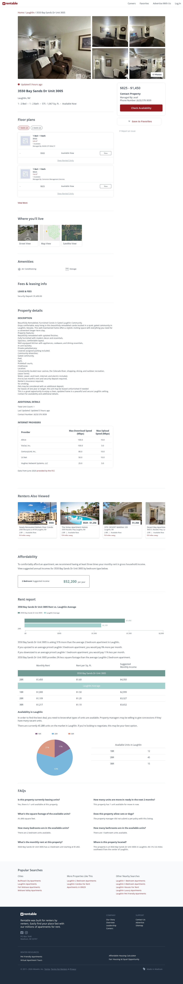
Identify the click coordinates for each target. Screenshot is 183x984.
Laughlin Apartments (27, 884)
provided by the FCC (46, 470)
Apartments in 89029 (76, 887)
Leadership (111, 925)
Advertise (140, 922)
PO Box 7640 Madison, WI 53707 (28, 937)
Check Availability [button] (141, 108)
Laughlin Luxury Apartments (128, 890)
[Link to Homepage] (10, 3)
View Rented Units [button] (65, 160)
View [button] (22, 203)
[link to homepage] (62, 914)
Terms (47, 969)
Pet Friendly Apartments (31, 956)
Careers (132, 3)
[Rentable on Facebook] (22, 933)
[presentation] (160, 522)
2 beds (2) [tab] (36, 128)
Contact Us (140, 919)
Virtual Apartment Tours (31, 960)
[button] (54, 47)
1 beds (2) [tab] (23, 128)
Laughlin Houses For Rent (127, 887)
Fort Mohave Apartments (29, 887)
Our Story (110, 919)
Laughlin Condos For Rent (78, 884)
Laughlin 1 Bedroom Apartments (130, 880)
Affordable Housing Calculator (122, 955)
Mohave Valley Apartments (30, 890)
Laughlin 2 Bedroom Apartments (81, 880)
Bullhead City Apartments (29, 880)
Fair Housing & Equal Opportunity (124, 959)
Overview (110, 922)
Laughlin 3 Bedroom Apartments (130, 884)
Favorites (144, 3)
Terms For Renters (59, 969)
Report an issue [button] (128, 131)
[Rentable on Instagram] (27, 933)
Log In (178, 3)
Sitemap (139, 925)
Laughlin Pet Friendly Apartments (131, 893)
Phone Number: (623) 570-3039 (135, 100)
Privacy (73, 969)
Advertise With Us (162, 3)
